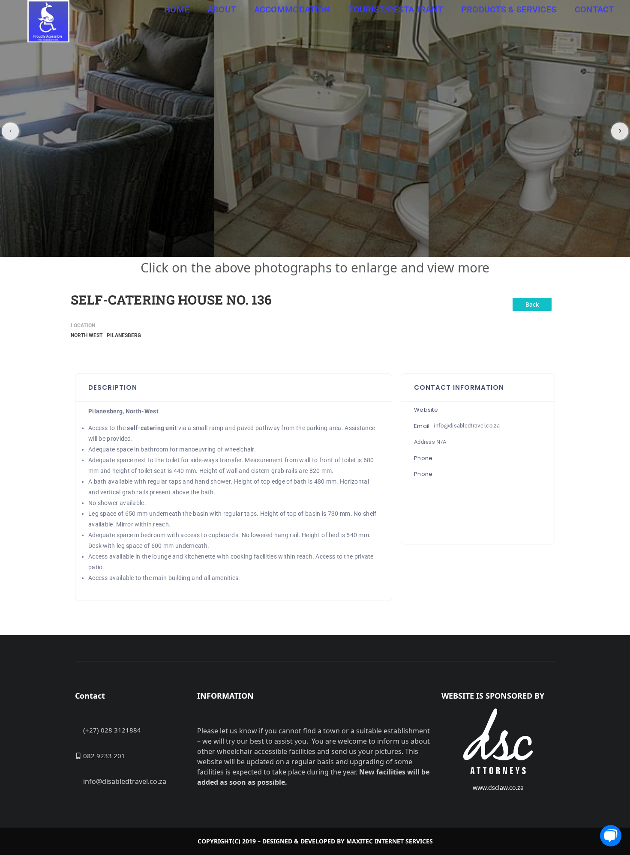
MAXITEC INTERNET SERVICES (389, 841)
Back (532, 304)
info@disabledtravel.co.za (467, 425)
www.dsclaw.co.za (498, 787)
